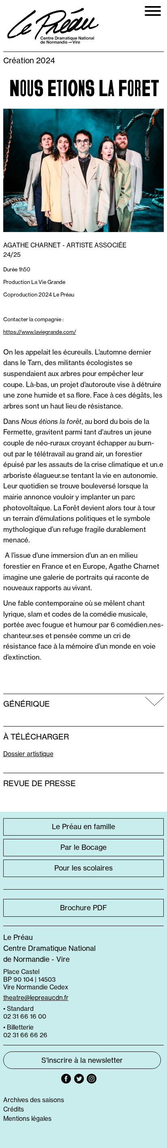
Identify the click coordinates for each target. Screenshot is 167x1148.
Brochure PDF (83, 907)
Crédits (13, 1109)
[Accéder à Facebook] (66, 1079)
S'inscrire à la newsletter (82, 1060)
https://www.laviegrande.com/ (39, 332)
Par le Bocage (83, 847)
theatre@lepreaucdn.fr (36, 998)
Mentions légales (27, 1118)
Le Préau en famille (83, 826)
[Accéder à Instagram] (91, 1079)
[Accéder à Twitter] (79, 1079)
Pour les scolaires (83, 868)
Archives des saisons (33, 1100)
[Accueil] (53, 26)
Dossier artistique (28, 754)
